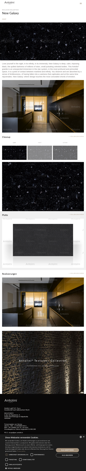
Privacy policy (21, 451)
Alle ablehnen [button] (67, 455)
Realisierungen (9, 273)
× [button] (83, 437)
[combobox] (81, 437)
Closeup (6, 137)
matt (39, 142)
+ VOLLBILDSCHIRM (76, 136)
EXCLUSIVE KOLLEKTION (10, 10)
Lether (65, 142)
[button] (29, 468)
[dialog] (43, 452)
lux (14, 142)
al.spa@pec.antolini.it (16, 432)
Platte (5, 215)
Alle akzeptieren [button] (67, 450)
